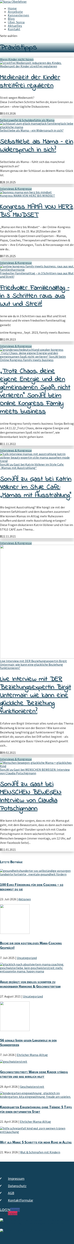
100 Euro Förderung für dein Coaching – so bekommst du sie (31, 886)
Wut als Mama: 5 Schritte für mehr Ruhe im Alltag (36, 1142)
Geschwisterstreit (32, 1087)
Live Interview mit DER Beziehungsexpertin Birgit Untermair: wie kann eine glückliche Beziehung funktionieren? (33, 664)
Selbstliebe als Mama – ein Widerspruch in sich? (32, 130)
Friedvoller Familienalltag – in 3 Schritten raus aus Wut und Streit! (37, 275)
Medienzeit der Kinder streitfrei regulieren (28, 66)
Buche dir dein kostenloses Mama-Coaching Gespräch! (31, 945)
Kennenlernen (18, 15)
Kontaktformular (20, 1200)
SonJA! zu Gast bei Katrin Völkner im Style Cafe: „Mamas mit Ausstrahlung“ (32, 466)
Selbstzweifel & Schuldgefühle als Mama (27, 120)
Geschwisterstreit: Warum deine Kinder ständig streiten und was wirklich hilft (34, 1074)
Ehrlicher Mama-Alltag (32, 1055)
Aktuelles (15, 26)
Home (12, 8)
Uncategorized (27, 958)
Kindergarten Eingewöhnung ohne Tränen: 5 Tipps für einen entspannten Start (36, 1109)
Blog (11, 19)
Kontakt (14, 29)
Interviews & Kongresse (16, 189)
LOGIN (5, 1210)
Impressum (16, 1178)
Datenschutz (17, 1186)
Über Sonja (16, 22)
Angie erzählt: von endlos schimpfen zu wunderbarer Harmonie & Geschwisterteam (30, 984)
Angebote (15, 12)
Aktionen (24, 899)
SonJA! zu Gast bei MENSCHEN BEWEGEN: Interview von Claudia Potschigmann (35, 771)
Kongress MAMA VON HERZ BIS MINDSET (27, 196)
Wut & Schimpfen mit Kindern (40, 1152)
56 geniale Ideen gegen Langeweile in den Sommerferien (28, 1042)
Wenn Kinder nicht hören (17, 59)
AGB (11, 1193)
